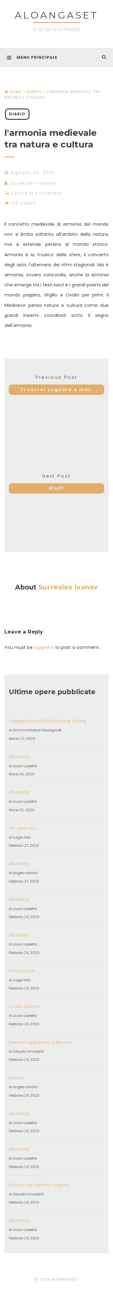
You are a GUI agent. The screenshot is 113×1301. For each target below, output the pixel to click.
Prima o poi (22, 971)
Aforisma (19, 757)
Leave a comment (37, 193)
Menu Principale (37, 57)
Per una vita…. (24, 828)
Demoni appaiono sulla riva (40, 1042)
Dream (16, 1078)
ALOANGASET (56, 15)
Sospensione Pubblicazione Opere (47, 721)
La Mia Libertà (24, 1006)
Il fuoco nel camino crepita (39, 1185)
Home (16, 91)
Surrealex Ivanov (33, 183)
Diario (34, 91)
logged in (44, 647)
